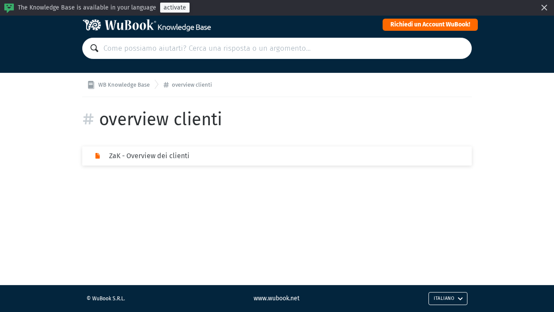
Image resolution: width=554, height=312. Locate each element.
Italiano (444, 298)
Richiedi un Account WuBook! (430, 24)
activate (175, 7)
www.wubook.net (277, 298)
